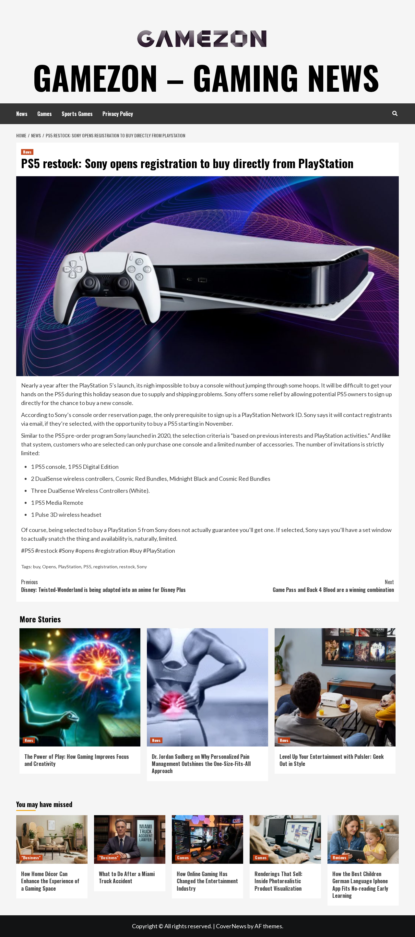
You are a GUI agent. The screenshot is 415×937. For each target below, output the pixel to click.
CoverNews (231, 926)
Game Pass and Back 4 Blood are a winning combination (333, 586)
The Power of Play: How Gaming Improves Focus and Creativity (76, 760)
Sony (142, 566)
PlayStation (69, 566)
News (22, 114)
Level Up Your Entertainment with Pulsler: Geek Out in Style (331, 760)
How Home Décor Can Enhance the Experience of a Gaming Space (50, 881)
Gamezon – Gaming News (206, 77)
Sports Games (77, 114)
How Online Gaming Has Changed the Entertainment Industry (207, 881)
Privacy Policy (117, 114)
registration (105, 566)
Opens (49, 566)
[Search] (395, 113)
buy (36, 566)
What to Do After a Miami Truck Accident (127, 877)
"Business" (31, 857)
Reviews (339, 857)
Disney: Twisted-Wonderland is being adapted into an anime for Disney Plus (103, 586)
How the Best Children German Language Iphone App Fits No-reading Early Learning (360, 884)
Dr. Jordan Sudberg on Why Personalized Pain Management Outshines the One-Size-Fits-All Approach (201, 764)
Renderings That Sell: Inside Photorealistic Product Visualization (278, 881)
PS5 (87, 566)
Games (44, 114)
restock (127, 566)
